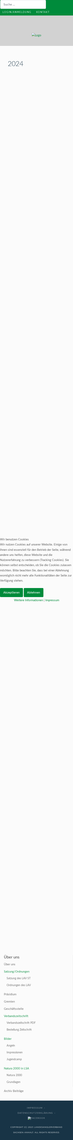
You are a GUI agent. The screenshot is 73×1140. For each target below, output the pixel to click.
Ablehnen (33, 592)
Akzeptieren (11, 592)
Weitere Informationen (28, 600)
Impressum (52, 600)
